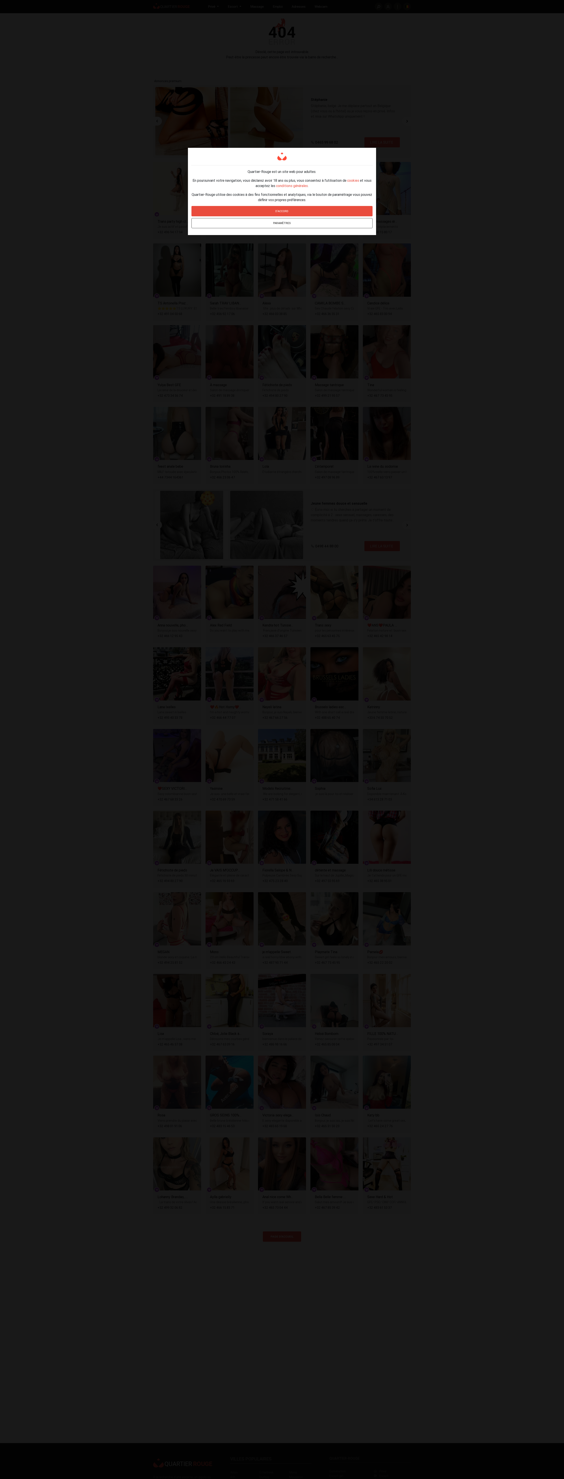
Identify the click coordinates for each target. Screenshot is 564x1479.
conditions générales (292, 185)
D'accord (281, 211)
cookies (353, 180)
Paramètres (282, 223)
